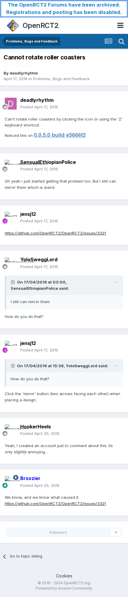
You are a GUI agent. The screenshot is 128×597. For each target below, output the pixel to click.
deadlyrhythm (24, 73)
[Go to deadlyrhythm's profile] (11, 104)
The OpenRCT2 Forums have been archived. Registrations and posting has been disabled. (64, 8)
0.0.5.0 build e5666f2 (60, 135)
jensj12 (28, 214)
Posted (39, 106)
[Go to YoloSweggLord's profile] (11, 263)
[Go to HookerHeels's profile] (11, 430)
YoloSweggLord (38, 259)
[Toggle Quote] (13, 282)
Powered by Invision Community (64, 588)
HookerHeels (35, 427)
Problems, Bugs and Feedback (61, 78)
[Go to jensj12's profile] (11, 218)
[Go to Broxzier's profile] (11, 482)
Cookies (64, 575)
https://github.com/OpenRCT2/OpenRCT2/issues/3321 (55, 233)
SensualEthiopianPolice (48, 162)
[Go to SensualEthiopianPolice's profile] (11, 166)
